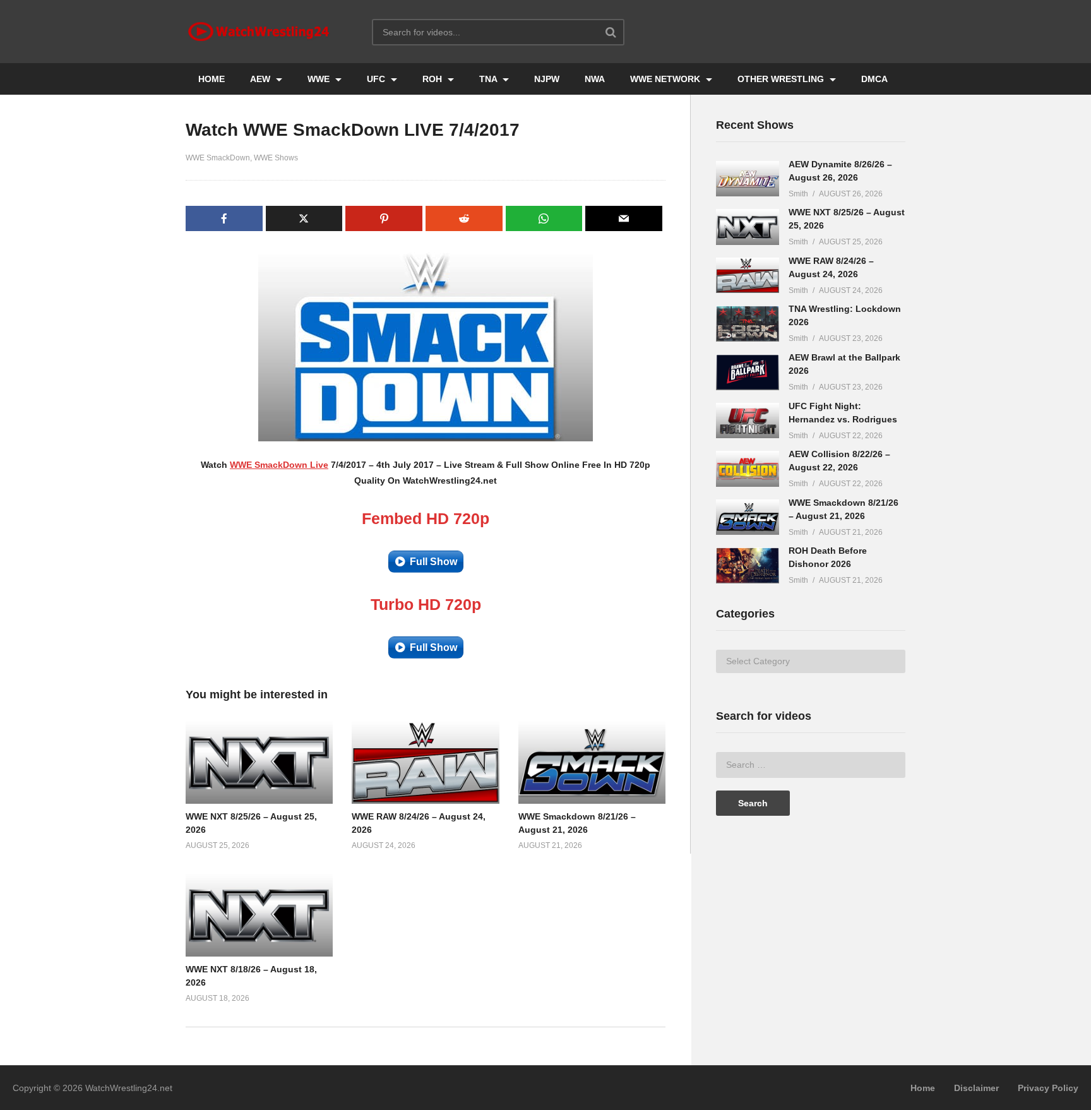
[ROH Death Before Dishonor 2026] (747, 565)
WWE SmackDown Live (279, 465)
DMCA (874, 79)
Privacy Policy (1048, 1088)
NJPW (546, 79)
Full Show (433, 561)
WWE (319, 79)
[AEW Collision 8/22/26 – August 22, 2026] (747, 469)
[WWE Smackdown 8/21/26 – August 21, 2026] (747, 517)
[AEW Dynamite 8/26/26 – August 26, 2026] (747, 179)
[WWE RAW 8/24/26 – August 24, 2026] (747, 276)
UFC (377, 79)
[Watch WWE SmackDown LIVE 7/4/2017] (259, 762)
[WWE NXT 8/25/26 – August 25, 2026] (747, 227)
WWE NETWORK (666, 79)
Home (922, 1088)
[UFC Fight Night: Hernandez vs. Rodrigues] (747, 421)
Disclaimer (976, 1088)
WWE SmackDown (218, 157)
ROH (433, 79)
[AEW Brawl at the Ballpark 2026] (747, 372)
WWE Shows (276, 157)
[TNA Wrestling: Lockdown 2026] (747, 324)
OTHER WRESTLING (781, 79)
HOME (211, 79)
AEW (261, 79)
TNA (489, 79)
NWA (595, 79)
